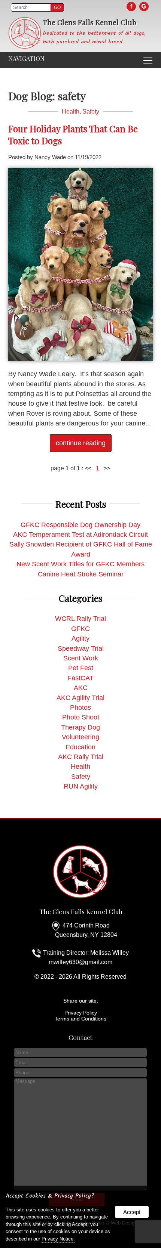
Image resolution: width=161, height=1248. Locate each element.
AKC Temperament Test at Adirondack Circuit (80, 534)
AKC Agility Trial (80, 698)
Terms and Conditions (80, 1019)
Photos (80, 707)
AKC (81, 687)
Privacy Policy (80, 1013)
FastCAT (80, 678)
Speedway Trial (81, 648)
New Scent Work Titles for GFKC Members (80, 564)
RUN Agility (81, 786)
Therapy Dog (80, 727)
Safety (90, 111)
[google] (144, 6)
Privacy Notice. (58, 1239)
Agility (80, 638)
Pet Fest (80, 668)
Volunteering (80, 737)
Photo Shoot (80, 717)
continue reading (81, 443)
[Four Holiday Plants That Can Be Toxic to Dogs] (80, 358)
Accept (131, 1212)
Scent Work (80, 658)
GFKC (80, 628)
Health (70, 111)
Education (80, 747)
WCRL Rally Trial (80, 618)
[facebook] (132, 6)
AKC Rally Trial (80, 757)
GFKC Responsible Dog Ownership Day (80, 525)
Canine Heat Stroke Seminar (81, 574)
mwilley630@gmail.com (80, 962)
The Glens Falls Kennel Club (80, 911)
